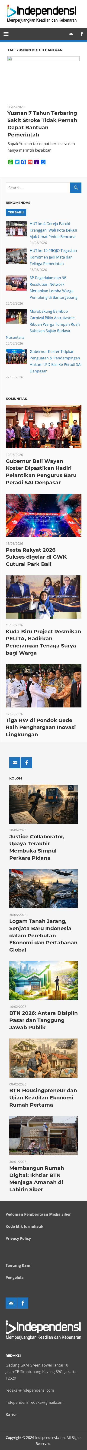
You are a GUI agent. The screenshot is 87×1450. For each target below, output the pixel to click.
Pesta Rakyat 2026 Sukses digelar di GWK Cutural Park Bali (36, 557)
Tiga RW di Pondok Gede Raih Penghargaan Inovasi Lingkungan (41, 727)
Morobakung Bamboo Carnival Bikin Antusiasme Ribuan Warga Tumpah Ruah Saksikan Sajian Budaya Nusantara (43, 324)
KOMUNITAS (16, 399)
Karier (11, 1414)
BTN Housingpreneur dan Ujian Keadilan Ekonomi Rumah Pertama (43, 1097)
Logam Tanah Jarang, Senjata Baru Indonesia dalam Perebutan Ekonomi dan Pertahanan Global (43, 935)
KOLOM (15, 778)
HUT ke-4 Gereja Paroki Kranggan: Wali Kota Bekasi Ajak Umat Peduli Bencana (53, 230)
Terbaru (16, 212)
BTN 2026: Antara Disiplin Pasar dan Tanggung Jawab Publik (43, 1020)
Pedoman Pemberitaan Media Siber (38, 1214)
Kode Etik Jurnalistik (24, 1226)
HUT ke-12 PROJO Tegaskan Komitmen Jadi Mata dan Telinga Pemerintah (53, 257)
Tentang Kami (19, 1265)
